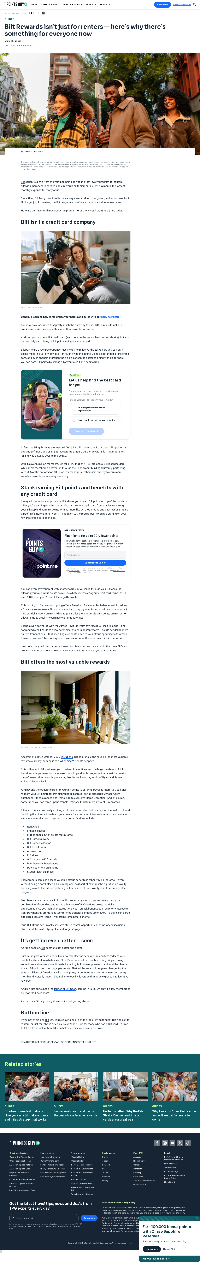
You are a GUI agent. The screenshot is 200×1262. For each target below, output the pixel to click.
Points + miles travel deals (52, 1165)
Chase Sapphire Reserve (20, 1161)
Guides (9, 19)
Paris (104, 1169)
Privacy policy (170, 1163)
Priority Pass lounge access (52, 1169)
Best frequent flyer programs (53, 1173)
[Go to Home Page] (15, 4)
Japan (105, 1161)
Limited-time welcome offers (22, 1190)
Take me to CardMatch (86, 431)
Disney (105, 1180)
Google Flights (77, 1157)
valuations (67, 756)
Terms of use (170, 1167)
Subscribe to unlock (95, 562)
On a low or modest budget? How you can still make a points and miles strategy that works (26, 1115)
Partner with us (139, 1184)
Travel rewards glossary (82, 1194)
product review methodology (113, 167)
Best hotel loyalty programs (52, 1176)
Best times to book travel (82, 1165)
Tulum (105, 1173)
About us (137, 1157)
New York (106, 1165)
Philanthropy (139, 1161)
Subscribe (162, 4)
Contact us (138, 1169)
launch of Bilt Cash (65, 988)
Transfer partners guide (50, 1157)
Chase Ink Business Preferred (22, 1179)
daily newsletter (110, 316)
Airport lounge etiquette (81, 1183)
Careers (136, 1165)
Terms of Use (74, 570)
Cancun (106, 1176)
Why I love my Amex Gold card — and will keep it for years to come (174, 1115)
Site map (137, 1173)
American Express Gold (19, 1169)
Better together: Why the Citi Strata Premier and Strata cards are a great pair (123, 1115)
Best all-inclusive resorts (82, 1169)
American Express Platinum (21, 1165)
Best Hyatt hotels (78, 1179)
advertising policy (90, 167)
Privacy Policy (119, 570)
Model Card (169, 1182)
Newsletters (138, 1176)
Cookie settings (171, 1171)
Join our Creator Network (144, 1180)
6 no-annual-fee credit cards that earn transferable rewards (75, 1113)
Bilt (23, 181)
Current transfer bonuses (51, 1161)
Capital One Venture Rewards (22, 1157)
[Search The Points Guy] (194, 4)
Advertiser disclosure (182, 5)
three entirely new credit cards (46, 964)
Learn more (152, 1249)
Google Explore (77, 1161)
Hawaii (105, 1157)
